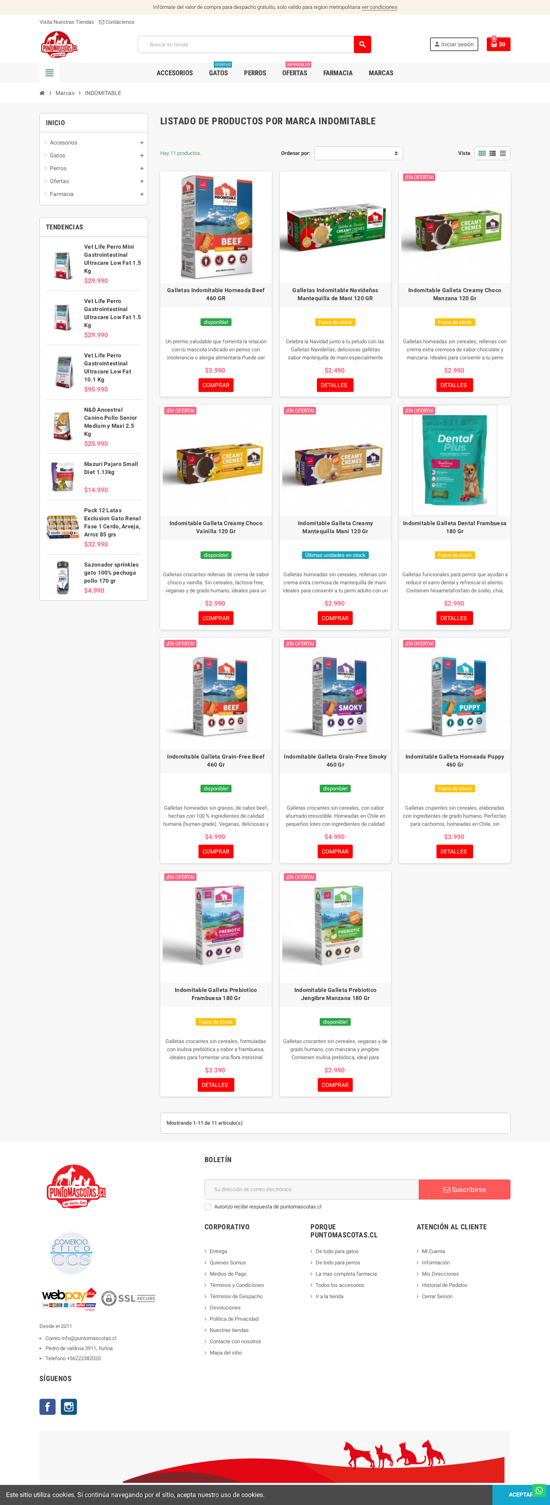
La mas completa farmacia (346, 1274)
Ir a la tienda (329, 1296)
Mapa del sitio (226, 1353)
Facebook (47, 1407)
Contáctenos (119, 22)
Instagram (69, 1407)
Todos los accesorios (340, 1285)
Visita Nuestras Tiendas (66, 22)
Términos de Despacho (236, 1296)
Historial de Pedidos (444, 1285)
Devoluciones (225, 1308)
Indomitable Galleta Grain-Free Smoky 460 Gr (335, 760)
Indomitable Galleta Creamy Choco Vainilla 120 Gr (216, 527)
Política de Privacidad (234, 1319)
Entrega (218, 1251)
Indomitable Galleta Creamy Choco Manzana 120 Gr (454, 294)
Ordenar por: (295, 153)
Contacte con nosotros (235, 1341)
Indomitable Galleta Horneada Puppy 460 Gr (455, 760)
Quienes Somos (228, 1263)
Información (436, 1263)
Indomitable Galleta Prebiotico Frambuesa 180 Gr (216, 994)
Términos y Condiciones (237, 1285)
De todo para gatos (337, 1251)
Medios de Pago (228, 1274)
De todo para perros (338, 1263)
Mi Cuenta (433, 1251)
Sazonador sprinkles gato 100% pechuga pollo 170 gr (111, 572)
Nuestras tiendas (229, 1330)
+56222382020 (84, 1358)
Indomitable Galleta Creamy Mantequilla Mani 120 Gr (335, 527)
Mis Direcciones (440, 1274)
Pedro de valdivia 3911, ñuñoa (79, 1348)
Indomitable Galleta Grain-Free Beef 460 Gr (216, 760)
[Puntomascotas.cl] (59, 44)
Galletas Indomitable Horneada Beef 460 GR (216, 294)
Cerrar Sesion (437, 1296)
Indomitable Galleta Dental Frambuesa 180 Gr (455, 527)
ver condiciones (379, 7)
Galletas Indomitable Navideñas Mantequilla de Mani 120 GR (335, 294)
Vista (464, 153)
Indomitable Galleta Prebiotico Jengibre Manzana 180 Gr (335, 994)
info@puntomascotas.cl (89, 1338)
